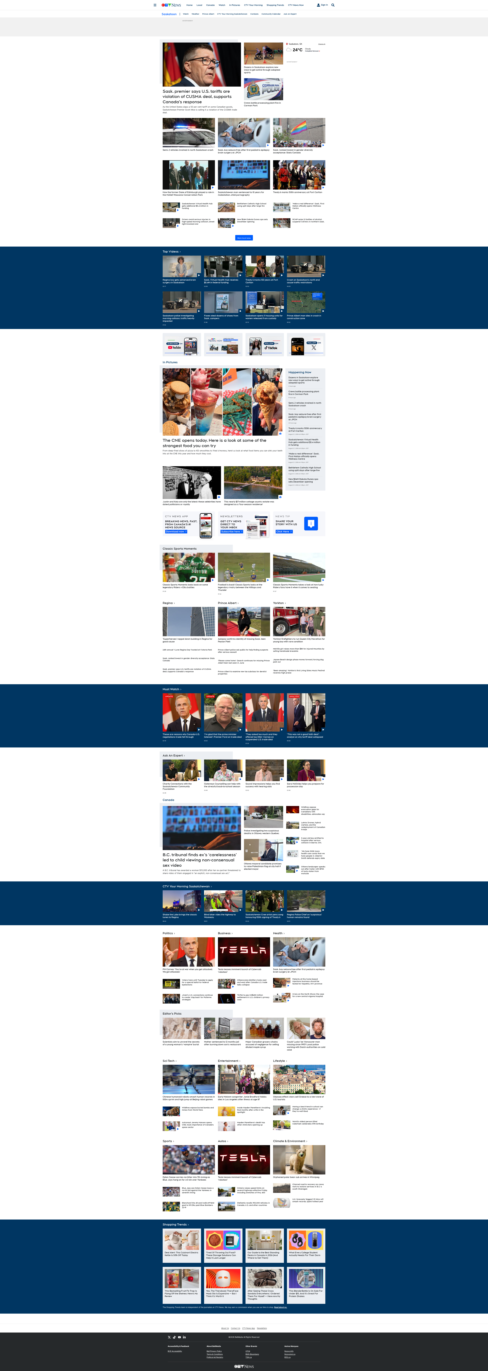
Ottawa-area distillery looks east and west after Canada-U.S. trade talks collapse (252, 982)
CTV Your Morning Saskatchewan (232, 14)
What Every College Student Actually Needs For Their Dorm (304, 1253)
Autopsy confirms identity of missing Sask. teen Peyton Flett (242, 640)
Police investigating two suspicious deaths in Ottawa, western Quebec (261, 832)
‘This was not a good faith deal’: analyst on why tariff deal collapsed (305, 735)
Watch (222, 5)
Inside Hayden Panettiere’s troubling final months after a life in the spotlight (253, 1110)
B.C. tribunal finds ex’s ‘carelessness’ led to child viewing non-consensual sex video (200, 860)
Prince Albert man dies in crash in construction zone (304, 317)
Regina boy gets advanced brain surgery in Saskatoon (179, 281)
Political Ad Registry (215, 1357)
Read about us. (280, 1307)
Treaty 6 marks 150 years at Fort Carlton (262, 281)
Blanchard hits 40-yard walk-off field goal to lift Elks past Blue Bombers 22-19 (198, 1205)
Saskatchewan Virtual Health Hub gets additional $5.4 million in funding (197, 206)
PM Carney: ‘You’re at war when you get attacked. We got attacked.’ (188, 970)
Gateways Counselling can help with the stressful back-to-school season (222, 785)
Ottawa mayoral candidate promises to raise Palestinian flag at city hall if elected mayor (262, 866)
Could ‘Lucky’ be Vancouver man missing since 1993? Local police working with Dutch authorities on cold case (306, 1046)
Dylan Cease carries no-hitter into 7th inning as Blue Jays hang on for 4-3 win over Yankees (186, 1178)
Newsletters (262, 1328)
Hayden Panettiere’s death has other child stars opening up (251, 1124)
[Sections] (155, 5)
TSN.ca (249, 1357)
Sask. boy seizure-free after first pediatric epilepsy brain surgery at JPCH (299, 970)
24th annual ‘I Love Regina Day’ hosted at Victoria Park (187, 650)
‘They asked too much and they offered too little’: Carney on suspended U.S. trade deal (261, 737)
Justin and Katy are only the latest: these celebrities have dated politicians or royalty (192, 503)
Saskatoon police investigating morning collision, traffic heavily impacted (178, 318)
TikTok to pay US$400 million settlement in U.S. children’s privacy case (253, 997)
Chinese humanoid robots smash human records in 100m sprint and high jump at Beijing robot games (189, 1098)
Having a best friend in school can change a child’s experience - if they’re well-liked (307, 1109)
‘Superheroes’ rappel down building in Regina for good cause (187, 640)
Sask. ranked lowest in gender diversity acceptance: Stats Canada (293, 151)
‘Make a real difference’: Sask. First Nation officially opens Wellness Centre (308, 206)
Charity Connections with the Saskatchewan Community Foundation (177, 786)
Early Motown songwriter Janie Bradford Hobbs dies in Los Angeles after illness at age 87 (242, 1098)
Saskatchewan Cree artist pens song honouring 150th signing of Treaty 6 (264, 915)
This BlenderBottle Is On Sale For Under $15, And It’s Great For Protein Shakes (306, 1293)
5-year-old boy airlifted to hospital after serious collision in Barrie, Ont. (312, 840)
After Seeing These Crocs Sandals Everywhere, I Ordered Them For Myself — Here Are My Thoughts (264, 1295)
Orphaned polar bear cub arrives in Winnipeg (296, 1177)
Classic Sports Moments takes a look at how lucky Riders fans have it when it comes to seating (298, 586)
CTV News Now (296, 5)
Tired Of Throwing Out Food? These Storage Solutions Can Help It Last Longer (221, 1255)
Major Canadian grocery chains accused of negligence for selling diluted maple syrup (262, 1044)
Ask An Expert (290, 14)
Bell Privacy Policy (214, 1351)
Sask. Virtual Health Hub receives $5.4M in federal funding (221, 281)
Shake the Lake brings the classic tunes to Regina (180, 915)
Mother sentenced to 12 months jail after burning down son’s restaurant (222, 1043)
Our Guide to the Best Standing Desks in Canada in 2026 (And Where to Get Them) (263, 1255)
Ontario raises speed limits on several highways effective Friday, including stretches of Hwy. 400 (252, 1190)
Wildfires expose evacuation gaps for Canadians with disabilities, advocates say (313, 810)
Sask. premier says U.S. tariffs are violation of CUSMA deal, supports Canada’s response (197, 96)
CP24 (248, 1351)
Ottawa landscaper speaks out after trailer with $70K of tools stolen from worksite (313, 870)
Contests (254, 14)
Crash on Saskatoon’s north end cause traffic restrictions (303, 281)
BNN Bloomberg (252, 1354)
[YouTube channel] (179, 1337)
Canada (210, 5)
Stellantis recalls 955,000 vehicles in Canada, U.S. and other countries (253, 1204)
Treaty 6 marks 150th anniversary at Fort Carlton (297, 192)
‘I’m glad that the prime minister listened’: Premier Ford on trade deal (223, 735)
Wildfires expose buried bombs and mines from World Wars (198, 1109)
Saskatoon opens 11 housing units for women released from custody (264, 317)
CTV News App (248, 1328)
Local (199, 5)
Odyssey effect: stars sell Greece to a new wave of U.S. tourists (298, 1098)
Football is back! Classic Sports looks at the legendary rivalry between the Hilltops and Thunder (240, 587)
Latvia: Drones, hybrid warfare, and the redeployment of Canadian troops (313, 826)
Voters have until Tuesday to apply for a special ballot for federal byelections (197, 982)
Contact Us (235, 1328)
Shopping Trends (275, 5)
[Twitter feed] (169, 1337)
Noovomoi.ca (289, 1354)
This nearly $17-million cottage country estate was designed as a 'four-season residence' (249, 503)
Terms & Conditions (215, 1354)
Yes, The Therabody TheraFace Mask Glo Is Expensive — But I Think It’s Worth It (222, 1293)
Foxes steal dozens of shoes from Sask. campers (221, 317)
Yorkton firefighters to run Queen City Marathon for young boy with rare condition (299, 640)
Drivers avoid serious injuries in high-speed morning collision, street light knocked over (198, 221)
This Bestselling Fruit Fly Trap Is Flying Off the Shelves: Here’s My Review (181, 1293)
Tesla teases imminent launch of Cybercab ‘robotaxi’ (239, 970)
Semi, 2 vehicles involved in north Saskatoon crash (188, 150)
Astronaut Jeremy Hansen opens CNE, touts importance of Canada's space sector (198, 1125)
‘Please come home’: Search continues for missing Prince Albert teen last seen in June (244, 662)
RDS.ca (287, 1357)
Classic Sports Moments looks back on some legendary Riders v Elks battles (185, 586)
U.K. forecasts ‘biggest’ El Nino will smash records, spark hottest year (307, 1200)
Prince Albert (208, 14)
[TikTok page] (174, 1337)
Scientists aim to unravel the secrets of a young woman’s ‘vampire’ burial (181, 1043)
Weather (195, 14)
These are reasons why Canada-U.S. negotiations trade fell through (181, 735)
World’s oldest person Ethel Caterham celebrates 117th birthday (308, 1122)
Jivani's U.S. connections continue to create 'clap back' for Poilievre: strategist (197, 997)
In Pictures (234, 5)
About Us (225, 1328)
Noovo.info (288, 1351)
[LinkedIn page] (184, 1337)
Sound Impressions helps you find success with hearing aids (263, 785)
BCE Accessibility (175, 1351)
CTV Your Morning (253, 5)
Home (189, 5)
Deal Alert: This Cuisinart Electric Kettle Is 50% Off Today (181, 1253)
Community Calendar (271, 14)
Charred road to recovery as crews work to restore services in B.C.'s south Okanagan (308, 1186)
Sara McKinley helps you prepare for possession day (305, 785)
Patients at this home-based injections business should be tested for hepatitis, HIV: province (307, 981)
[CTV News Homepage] (171, 5)
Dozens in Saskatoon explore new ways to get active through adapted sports (262, 70)
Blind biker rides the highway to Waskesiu (220, 915)
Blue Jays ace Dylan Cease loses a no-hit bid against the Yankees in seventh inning (198, 1190)
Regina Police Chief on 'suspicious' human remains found (304, 915)
